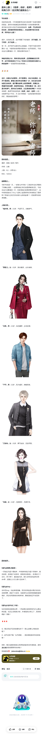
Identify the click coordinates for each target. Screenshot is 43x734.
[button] (31, 729)
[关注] (35, 2)
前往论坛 (11, 660)
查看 (36, 658)
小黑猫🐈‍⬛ (6, 14)
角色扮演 (16, 658)
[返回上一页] (3, 2)
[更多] (39, 2)
